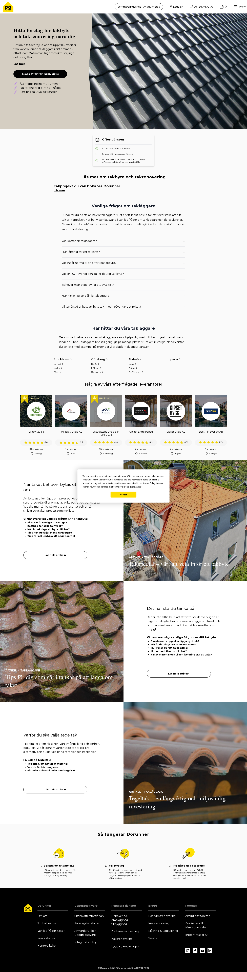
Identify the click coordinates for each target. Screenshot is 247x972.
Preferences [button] (135, 487)
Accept (123, 494)
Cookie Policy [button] (149, 483)
